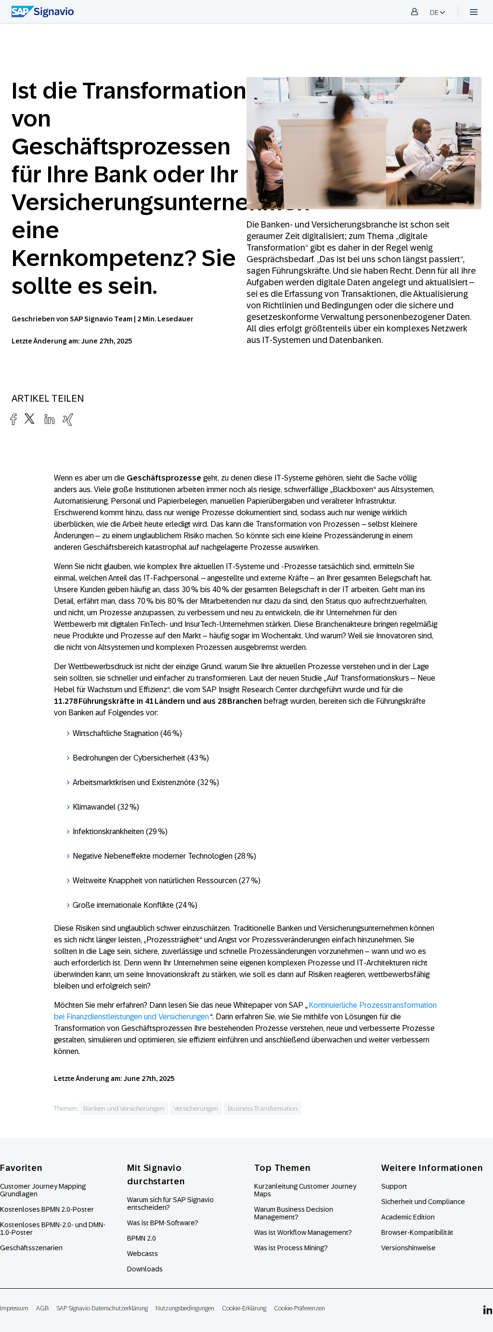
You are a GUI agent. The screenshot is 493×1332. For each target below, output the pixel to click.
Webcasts (142, 1253)
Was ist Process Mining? (291, 1248)
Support (394, 1186)
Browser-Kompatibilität (417, 1232)
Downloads (145, 1269)
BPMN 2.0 (141, 1238)
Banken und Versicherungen (123, 1108)
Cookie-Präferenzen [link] (299, 1308)
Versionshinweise (408, 1248)
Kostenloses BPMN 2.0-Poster (47, 1209)
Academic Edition (408, 1217)
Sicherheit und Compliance (423, 1201)
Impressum (14, 1308)
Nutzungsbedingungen (185, 1308)
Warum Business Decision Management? (293, 1213)
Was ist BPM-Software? (162, 1223)
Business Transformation (263, 1108)
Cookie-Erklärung (244, 1308)
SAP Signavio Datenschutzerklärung (102, 1308)
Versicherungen (196, 1108)
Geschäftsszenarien (31, 1248)
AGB (42, 1308)
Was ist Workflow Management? (303, 1232)
